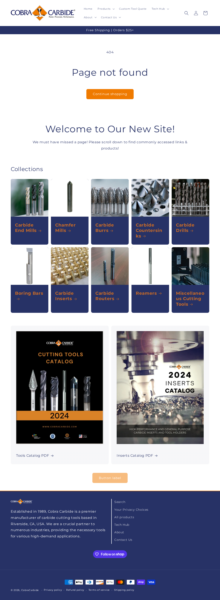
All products (124, 517)
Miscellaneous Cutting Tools (190, 299)
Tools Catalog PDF (32, 455)
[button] (105, 9)
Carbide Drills (185, 227)
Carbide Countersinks (149, 230)
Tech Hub (121, 525)
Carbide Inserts (64, 296)
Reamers (146, 293)
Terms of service (99, 589)
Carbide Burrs (104, 227)
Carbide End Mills (26, 227)
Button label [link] (110, 478)
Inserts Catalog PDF (135, 455)
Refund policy (75, 589)
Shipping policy (124, 589)
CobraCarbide (30, 590)
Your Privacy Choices (131, 510)
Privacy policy (53, 589)
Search (119, 502)
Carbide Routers (105, 296)
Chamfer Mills (65, 227)
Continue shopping (110, 94)
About (119, 532)
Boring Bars (29, 293)
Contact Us (123, 540)
